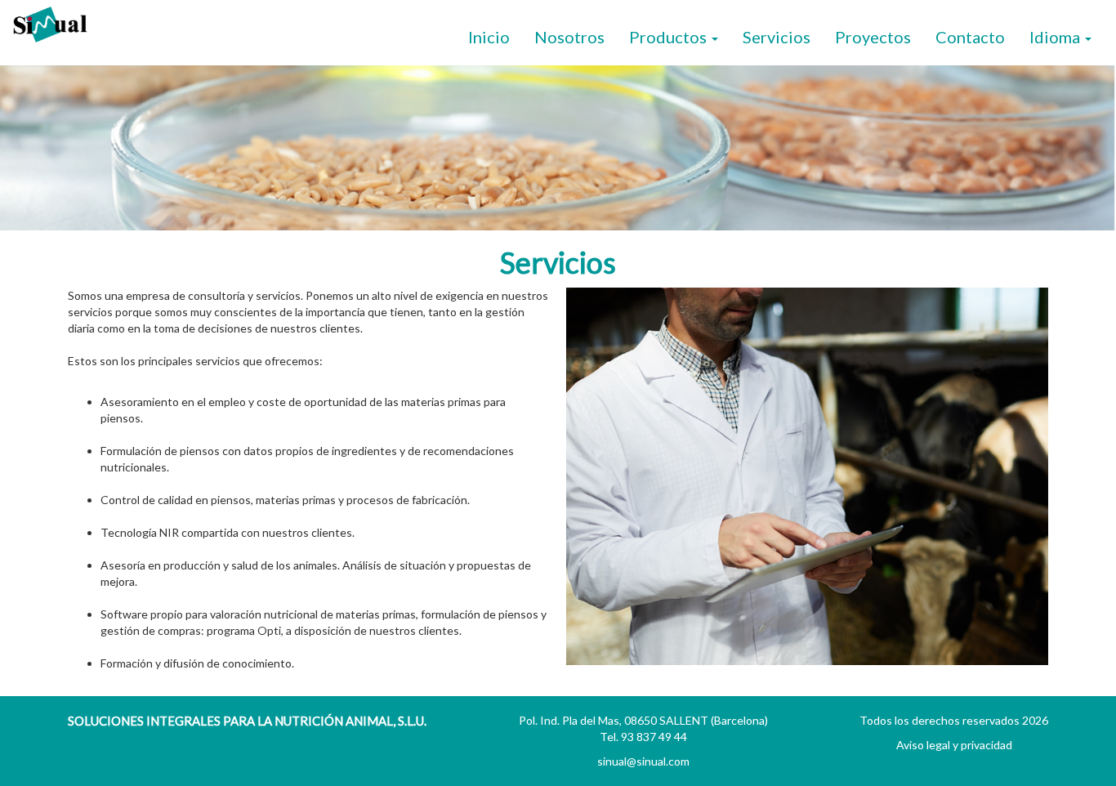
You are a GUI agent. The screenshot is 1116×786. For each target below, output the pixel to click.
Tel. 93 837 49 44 (643, 737)
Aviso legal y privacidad (954, 745)
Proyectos (873, 37)
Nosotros (569, 37)
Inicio (489, 37)
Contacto (970, 37)
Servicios (776, 37)
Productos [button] (669, 37)
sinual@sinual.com (643, 761)
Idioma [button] (1056, 37)
